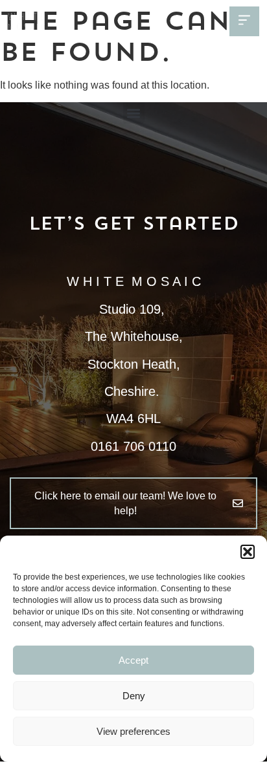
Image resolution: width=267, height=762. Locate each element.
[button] (247, 551)
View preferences (133, 731)
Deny (133, 695)
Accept (133, 660)
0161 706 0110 (133, 446)
